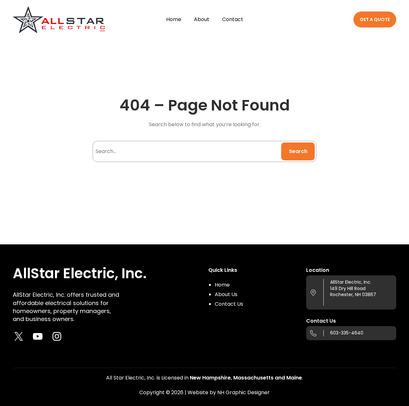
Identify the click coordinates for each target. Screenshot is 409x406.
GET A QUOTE (375, 19)
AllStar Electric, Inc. (80, 273)
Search (298, 151)
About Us (226, 294)
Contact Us (229, 304)
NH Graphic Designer (243, 392)
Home (222, 284)
